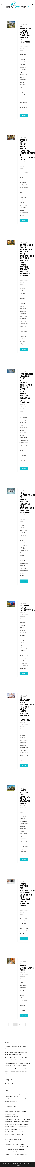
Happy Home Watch (10, 1111)
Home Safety (8, 1121)
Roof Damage (8, 1149)
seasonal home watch (19, 1149)
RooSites (17, 1165)
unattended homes (22, 1154)
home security (17, 1121)
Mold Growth (17, 1139)
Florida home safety (10, 1106)
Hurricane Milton (9, 1134)
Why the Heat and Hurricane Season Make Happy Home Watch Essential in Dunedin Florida (16, 1071)
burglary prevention (22, 1094)
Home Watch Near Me (11, 1126)
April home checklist (10, 1094)
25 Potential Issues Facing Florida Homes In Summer (26, 34)
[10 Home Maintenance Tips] (11, 961)
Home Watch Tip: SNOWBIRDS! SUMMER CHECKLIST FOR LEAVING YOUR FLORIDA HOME (27, 894)
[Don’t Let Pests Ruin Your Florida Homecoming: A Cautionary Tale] (11, 137)
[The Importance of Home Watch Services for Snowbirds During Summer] (11, 491)
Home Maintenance (10, 1114)
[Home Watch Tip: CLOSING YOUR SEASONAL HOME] (11, 788)
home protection (24, 1119)
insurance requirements (22, 1136)
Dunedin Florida (24, 1099)
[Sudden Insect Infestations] (11, 604)
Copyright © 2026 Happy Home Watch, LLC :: (17, 1163)
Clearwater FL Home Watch (12, 1096)
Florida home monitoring (12, 1104)
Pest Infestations (18, 1142)
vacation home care (21, 1157)
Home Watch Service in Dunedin (14, 1129)
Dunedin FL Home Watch (12, 1099)
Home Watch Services (11, 1131)
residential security (23, 1147)
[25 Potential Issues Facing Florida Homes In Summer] (11, 24)
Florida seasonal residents (12, 1109)
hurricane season (10, 1136)
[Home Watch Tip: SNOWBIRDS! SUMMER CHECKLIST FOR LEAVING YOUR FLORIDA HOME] (11, 881)
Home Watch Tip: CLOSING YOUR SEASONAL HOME (26, 797)
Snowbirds (16, 1152)
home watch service (23, 1126)
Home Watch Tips (9, 1084)
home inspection (21, 1111)
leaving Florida (9, 1139)
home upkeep (25, 1121)
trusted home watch (10, 1154)
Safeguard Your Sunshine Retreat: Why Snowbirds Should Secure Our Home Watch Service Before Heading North (27, 260)
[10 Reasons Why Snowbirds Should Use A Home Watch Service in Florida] (11, 695)
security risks (9, 1152)
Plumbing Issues (9, 1144)
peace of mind (9, 1142)
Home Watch (8, 1124)
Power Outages (19, 1144)
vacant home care (10, 1157)
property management (11, 1147)
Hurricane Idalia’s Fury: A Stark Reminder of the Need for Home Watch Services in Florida (26, 388)
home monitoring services (12, 1119)
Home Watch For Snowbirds (21, 1124)
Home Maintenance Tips (12, 1116)
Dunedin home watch (11, 1101)
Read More (24, 115)
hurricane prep (19, 1134)
